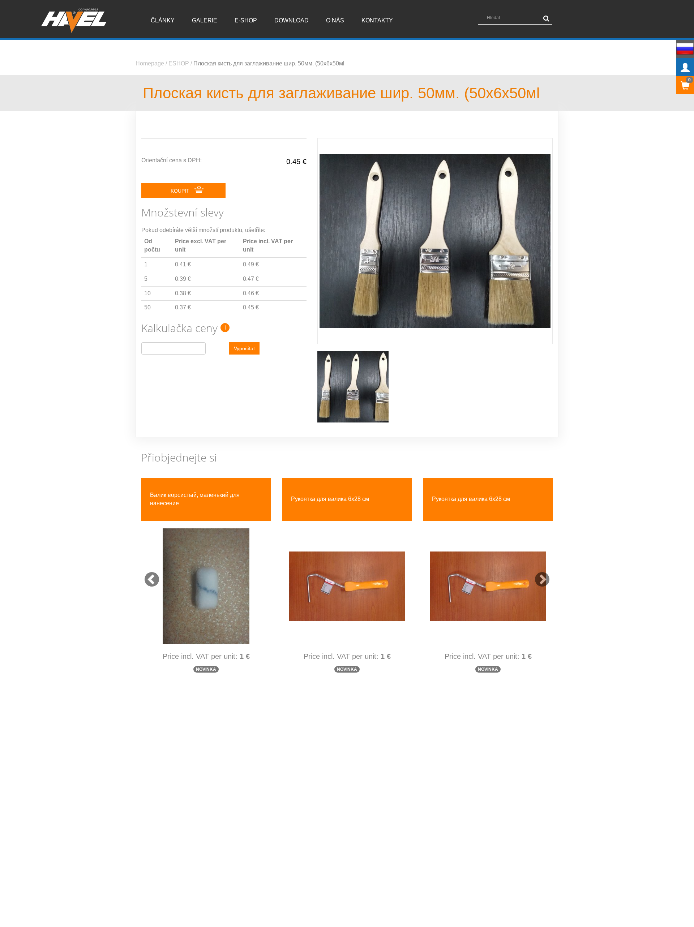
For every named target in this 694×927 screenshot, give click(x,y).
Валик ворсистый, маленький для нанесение (195, 499)
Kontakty (377, 20)
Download (291, 20)
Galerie (204, 20)
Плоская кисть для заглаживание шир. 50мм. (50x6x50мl (268, 63)
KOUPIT (181, 191)
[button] (148, 575)
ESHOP (178, 63)
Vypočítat (244, 348)
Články (163, 20)
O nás (335, 20)
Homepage (150, 63)
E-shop (246, 20)
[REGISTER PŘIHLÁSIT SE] (685, 67)
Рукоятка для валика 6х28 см (330, 499)
